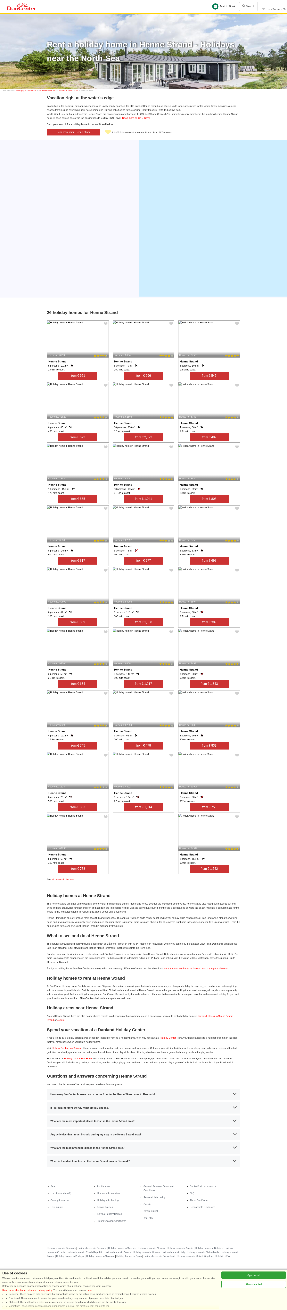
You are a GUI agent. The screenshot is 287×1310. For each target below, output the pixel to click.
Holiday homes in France (118, 1252)
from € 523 (77, 437)
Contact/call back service (203, 1186)
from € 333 (77, 807)
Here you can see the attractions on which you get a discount (196, 968)
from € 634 (77, 683)
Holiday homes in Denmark (61, 1248)
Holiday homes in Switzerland (159, 1256)
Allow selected (253, 1284)
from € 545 (209, 375)
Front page (21, 91)
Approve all (253, 1275)
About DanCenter (199, 1200)
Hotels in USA (222, 1256)
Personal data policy (154, 1197)
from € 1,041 (143, 498)
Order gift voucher (60, 1200)
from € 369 (77, 622)
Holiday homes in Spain (129, 1256)
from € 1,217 (143, 683)
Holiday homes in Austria (180, 1248)
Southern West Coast (68, 91)
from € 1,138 (143, 622)
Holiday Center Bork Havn (78, 1058)
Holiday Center (168, 1038)
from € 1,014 (143, 807)
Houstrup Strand (216, 1016)
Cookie (147, 1204)
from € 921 (77, 375)
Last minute (57, 1207)
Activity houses (105, 1207)
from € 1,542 (209, 868)
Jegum (60, 1020)
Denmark (32, 91)
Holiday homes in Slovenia (100, 1256)
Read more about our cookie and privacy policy (27, 1290)
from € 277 (143, 560)
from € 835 (77, 498)
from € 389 (209, 622)
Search (250, 6)
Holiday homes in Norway (151, 1248)
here (89, 1290)
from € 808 (209, 498)
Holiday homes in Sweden (122, 1248)
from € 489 (209, 437)
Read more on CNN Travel (136, 118)
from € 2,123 (143, 437)
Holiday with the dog (108, 1200)
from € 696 (143, 375)
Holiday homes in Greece (146, 1252)
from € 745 (77, 745)
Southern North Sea (47, 91)
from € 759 (209, 807)
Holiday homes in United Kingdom (195, 1256)
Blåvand (202, 1016)
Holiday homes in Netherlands (203, 1252)
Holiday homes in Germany (92, 1248)
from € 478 (143, 745)
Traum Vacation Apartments (111, 1221)
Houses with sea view (108, 1193)
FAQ (192, 1193)
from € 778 (77, 868)
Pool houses (103, 1186)
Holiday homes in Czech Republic (85, 1252)
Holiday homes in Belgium (209, 1248)
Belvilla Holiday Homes (109, 1214)
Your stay (148, 1218)
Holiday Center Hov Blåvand (67, 1048)
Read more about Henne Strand (74, 132)
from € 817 (77, 560)
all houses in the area (63, 879)
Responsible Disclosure (202, 1207)
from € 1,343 (209, 683)
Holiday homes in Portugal (70, 1256)
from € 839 (209, 745)
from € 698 (209, 560)
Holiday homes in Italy (173, 1252)
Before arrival (151, 1211)
